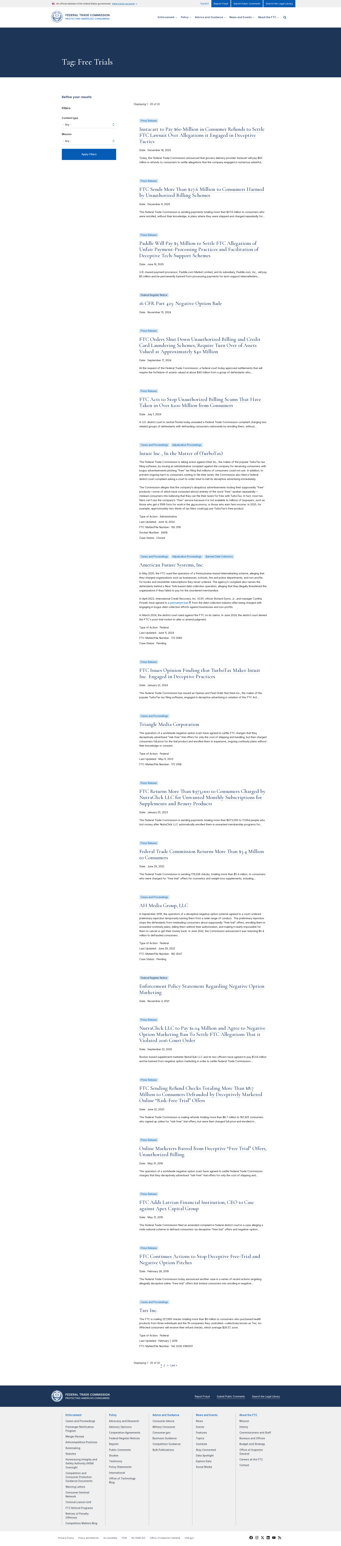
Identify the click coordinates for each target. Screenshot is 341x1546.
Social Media (204, 1466)
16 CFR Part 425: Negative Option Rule (180, 303)
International (117, 1472)
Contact (244, 1465)
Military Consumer (164, 1426)
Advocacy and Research (124, 1421)
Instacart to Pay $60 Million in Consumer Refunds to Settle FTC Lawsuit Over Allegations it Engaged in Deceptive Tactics (201, 135)
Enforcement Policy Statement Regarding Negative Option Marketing (201, 989)
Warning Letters (75, 1486)
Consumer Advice (163, 1421)
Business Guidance (165, 1438)
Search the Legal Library (279, 3)
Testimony (115, 1461)
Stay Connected (206, 1449)
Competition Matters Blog (81, 1523)
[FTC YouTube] (274, 1538)
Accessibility (110, 1538)
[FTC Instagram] (257, 1538)
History (243, 1426)
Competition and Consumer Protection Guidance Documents (79, 1477)
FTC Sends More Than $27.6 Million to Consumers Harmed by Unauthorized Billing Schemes (201, 192)
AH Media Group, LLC (163, 905)
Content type (70, 117)
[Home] (81, 20)
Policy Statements (120, 1466)
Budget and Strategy (252, 1444)
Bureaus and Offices (252, 1438)
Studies (113, 1455)
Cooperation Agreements (124, 1432)
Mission (67, 134)
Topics (200, 1438)
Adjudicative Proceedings (186, 445)
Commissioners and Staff (255, 1432)
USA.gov (189, 1538)
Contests (201, 1444)
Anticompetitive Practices (81, 1442)
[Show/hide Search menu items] (285, 17)
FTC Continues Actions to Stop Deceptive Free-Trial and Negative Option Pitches (199, 1259)
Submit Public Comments (247, 3)
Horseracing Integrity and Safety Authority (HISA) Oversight (81, 1463)
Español (205, 3)
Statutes (71, 1453)
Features (201, 1432)
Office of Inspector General (165, 1538)
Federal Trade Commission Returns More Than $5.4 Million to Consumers (201, 854)
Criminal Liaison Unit (78, 1502)
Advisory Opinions (120, 1426)
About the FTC (248, 1415)
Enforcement (74, 1415)
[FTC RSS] (279, 1538)
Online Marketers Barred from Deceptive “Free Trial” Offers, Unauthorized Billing (202, 1151)
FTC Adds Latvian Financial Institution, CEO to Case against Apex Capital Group (196, 1205)
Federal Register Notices (124, 1438)
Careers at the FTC (251, 1459)
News (199, 1421)
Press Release (149, 120)
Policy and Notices (88, 1538)
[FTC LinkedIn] (268, 1538)
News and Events (207, 1415)
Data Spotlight (205, 1455)
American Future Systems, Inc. (171, 565)
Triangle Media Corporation (169, 724)
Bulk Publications (163, 1449)
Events (200, 1426)
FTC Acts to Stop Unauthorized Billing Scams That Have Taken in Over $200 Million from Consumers (200, 402)
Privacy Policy (66, 1538)
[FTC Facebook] (251, 1538)
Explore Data (204, 1461)
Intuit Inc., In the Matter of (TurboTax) (181, 453)
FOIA (124, 1538)
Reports (114, 1444)
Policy (113, 1415)
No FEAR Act (138, 1538)
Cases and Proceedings (154, 445)
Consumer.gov (161, 1432)
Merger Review (75, 1436)
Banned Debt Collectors (219, 556)
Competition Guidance (167, 1444)
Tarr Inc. (148, 1310)
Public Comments (120, 1449)
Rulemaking (73, 1448)
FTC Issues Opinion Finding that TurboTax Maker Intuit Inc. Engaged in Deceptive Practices (199, 673)
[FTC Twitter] (262, 1537)
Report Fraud (221, 3)
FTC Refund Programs (79, 1508)
